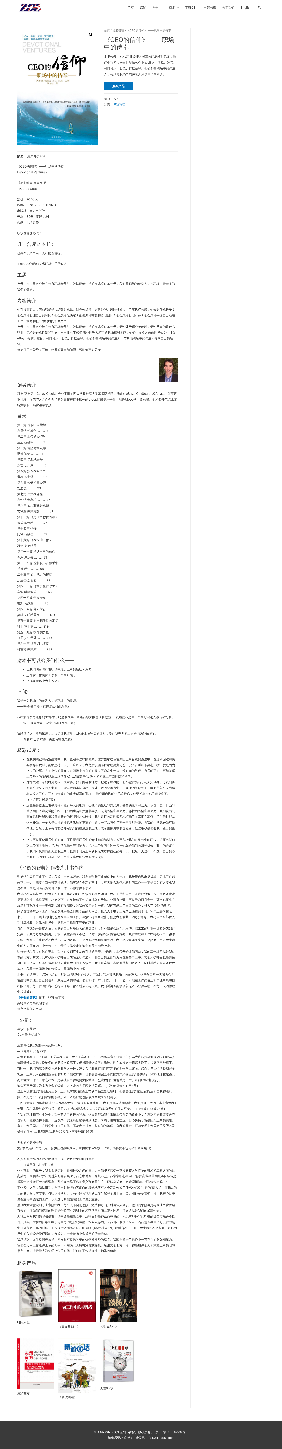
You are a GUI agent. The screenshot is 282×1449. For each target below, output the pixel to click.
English (246, 8)
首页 (131, 8)
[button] (91, 34)
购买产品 (118, 86)
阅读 (172, 8)
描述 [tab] (20, 156)
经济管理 (118, 30)
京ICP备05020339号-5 (171, 1432)
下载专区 (191, 8)
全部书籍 (210, 8)
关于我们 (228, 8)
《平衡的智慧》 (28, 997)
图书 (155, 8)
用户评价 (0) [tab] (36, 156)
